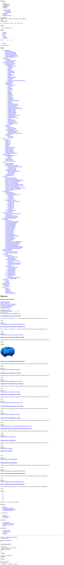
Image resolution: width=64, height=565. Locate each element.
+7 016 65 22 (4, 21)
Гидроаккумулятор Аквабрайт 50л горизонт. (10, 394)
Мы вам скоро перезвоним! (6, 555)
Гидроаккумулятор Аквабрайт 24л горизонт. (10, 372)
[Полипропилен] (9, 192)
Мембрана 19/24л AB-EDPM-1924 (8, 440)
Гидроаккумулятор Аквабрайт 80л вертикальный (11, 406)
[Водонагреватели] (12, 65)
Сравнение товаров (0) (5, 310)
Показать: (2, 312)
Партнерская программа (8, 524)
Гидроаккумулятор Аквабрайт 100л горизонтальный (12, 361)
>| (3, 500)
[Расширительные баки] (13, 130)
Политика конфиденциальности (10, 509)
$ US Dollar (6, 6)
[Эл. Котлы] (10, 136)
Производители (6, 522)
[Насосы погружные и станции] (15, 166)
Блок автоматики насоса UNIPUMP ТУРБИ (10, 315)
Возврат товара (6, 516)
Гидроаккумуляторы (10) (7, 306)
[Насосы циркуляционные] (14, 171)
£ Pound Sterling (7, 4)
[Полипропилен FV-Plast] (13, 194)
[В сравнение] (6, 344)
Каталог (4, 507)
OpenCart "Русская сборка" (11, 537)
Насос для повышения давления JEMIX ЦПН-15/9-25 (12, 484)
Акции (4, 525)
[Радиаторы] (8, 220)
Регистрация (8, 11)
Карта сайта (5, 517)
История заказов (6, 531)
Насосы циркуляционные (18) (8, 305)
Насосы (4, 43)
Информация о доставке (8, 508)
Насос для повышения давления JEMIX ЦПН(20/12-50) (12, 473)
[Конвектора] (11, 127)
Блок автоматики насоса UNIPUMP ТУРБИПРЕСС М (12, 326)
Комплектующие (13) (6, 307)
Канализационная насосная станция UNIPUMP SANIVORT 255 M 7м (16, 428)
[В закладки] (4, 344)
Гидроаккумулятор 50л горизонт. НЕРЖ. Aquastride (12, 337)
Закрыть (8, 549)
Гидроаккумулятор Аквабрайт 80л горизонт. (10, 417)
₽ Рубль (5, 7)
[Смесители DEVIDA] (13, 257)
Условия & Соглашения (8, 510)
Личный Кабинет (6, 530)
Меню (2, 30)
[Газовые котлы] (11, 84)
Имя (1, 546)
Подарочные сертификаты (8, 523)
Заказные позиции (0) (5, 301)
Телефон (2, 547)
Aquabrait (4, 563)
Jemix (16, 563)
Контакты (5, 515)
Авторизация (8, 12)
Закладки (5, 532)
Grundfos (10, 563)
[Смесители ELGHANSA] (14, 260)
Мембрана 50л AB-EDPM (6, 451)
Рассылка (5, 533)
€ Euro (5, 3)
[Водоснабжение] (9, 51)
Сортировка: (3, 311)
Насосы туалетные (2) (5, 302)
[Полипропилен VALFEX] (14, 201)
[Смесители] (8, 255)
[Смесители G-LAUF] (13, 267)
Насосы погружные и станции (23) (9, 304)
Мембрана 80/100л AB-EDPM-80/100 (8, 462)
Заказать (3, 549)
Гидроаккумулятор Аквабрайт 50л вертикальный (11, 383)
